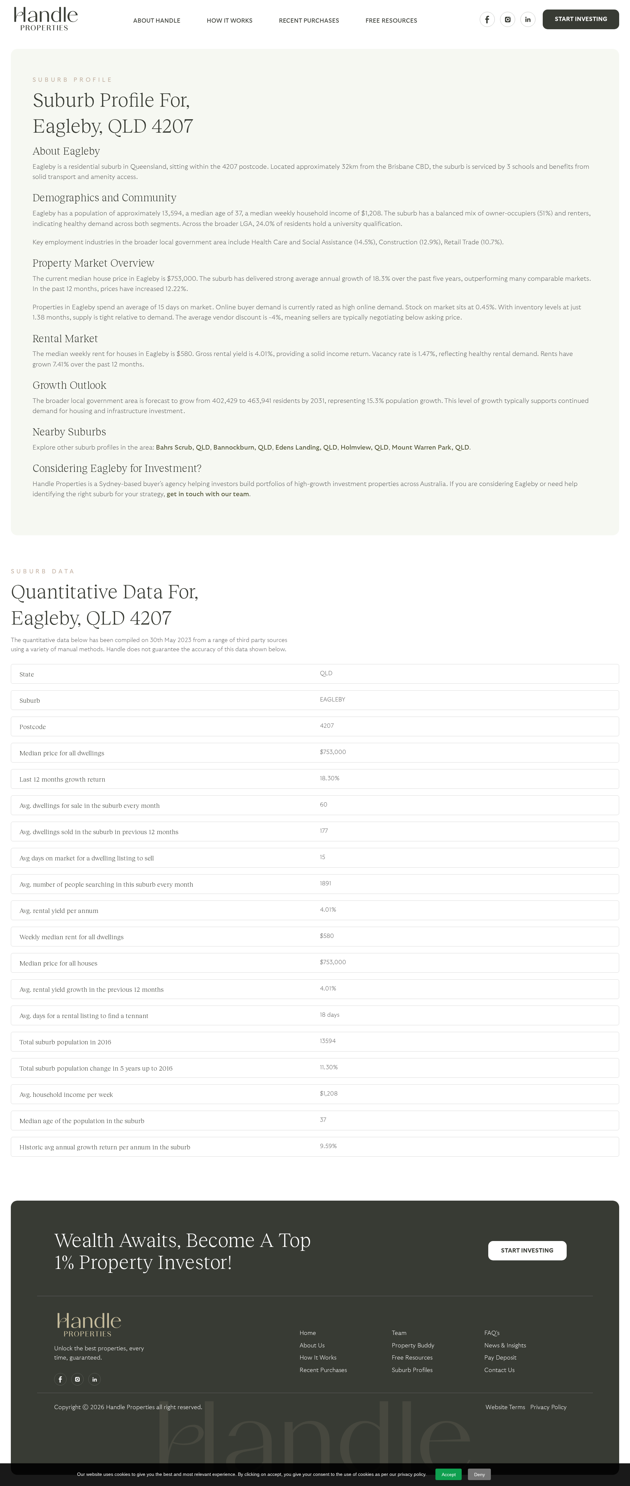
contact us (499, 1370)
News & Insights (505, 1345)
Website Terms (505, 1407)
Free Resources (412, 1358)
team (399, 1333)
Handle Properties (130, 1407)
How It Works (230, 21)
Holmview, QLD (364, 447)
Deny (479, 1474)
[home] (44, 19)
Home (308, 1333)
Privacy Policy (548, 1407)
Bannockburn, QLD (242, 447)
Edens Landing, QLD (306, 447)
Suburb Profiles (412, 1370)
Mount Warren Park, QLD (430, 447)
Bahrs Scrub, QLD (183, 447)
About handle (156, 21)
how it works (318, 1358)
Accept (449, 1474)
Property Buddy (413, 1345)
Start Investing (581, 19)
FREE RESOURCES (391, 21)
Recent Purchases (309, 21)
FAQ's (491, 1333)
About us (312, 1345)
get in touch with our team (208, 494)
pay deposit (500, 1358)
